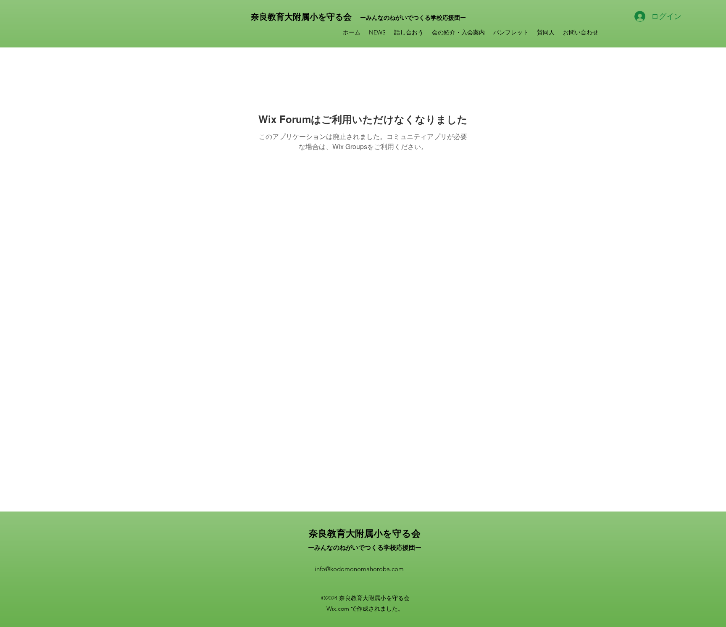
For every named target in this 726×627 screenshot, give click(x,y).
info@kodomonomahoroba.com (359, 569)
